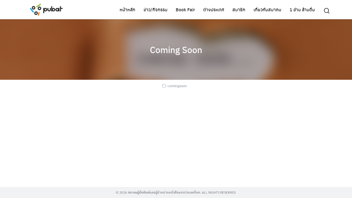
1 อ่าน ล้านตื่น (302, 9)
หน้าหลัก (127, 9)
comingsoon (177, 85)
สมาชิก (238, 9)
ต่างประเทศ (213, 9)
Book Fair (185, 9)
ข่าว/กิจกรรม (155, 9)
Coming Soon (176, 49)
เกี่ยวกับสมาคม (267, 9)
